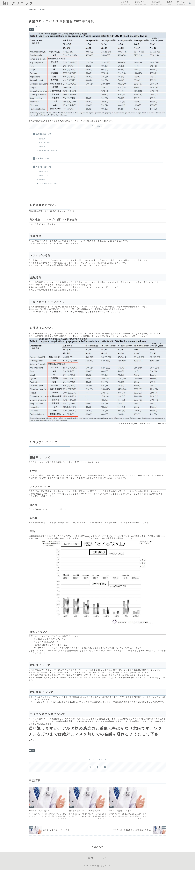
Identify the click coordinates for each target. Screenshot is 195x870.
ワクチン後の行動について (48, 183)
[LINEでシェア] (105, 767)
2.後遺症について (42, 158)
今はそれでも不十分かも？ (48, 150)
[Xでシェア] (90, 767)
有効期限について (45, 179)
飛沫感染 (42, 139)
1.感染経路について (43, 134)
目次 (94, 126)
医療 (33, 750)
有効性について (44, 175)
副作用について (44, 172)
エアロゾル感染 (44, 143)
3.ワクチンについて (43, 167)
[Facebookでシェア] (97, 767)
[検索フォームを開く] (190, 3)
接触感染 (42, 146)
